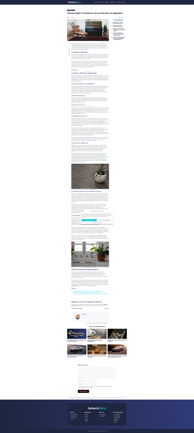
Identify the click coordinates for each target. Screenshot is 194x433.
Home (96, 2)
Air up (72, 419)
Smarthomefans (103, 414)
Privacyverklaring (99, 222)
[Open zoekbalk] (125, 2)
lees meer (124, 397)
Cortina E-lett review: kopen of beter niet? (118, 23)
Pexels (106, 41)
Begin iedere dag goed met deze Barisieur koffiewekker (87, 292)
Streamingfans (102, 416)
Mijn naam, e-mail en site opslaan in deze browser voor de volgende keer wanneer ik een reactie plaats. (95, 387)
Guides (86, 420)
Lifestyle (118, 2)
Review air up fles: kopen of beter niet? (118, 26)
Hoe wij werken (117, 416)
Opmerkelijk (112, 2)
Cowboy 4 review (74, 416)
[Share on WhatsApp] (124, 17)
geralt (93, 106)
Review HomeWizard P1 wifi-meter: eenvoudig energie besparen (118, 38)
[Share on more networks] (119, 17)
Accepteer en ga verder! (89, 220)
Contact (115, 422)
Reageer (107, 308)
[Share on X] (122, 17)
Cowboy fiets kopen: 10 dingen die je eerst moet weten (119, 29)
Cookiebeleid (94, 222)
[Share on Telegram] (126, 17)
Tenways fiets (73, 417)
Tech (103, 2)
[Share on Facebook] (121, 17)
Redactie (73, 17)
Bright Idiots (105, 430)
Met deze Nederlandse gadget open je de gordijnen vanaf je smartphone (91, 293)
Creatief (107, 2)
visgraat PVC (104, 157)
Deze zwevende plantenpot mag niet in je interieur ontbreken (88, 291)
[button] (90, 324)
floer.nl (89, 189)
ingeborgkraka (92, 267)
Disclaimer (116, 420)
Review (122, 2)
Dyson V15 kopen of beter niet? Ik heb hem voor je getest (118, 34)
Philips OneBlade (74, 414)
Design (99, 2)
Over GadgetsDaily (117, 414)
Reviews (86, 414)
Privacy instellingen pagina (105, 220)
